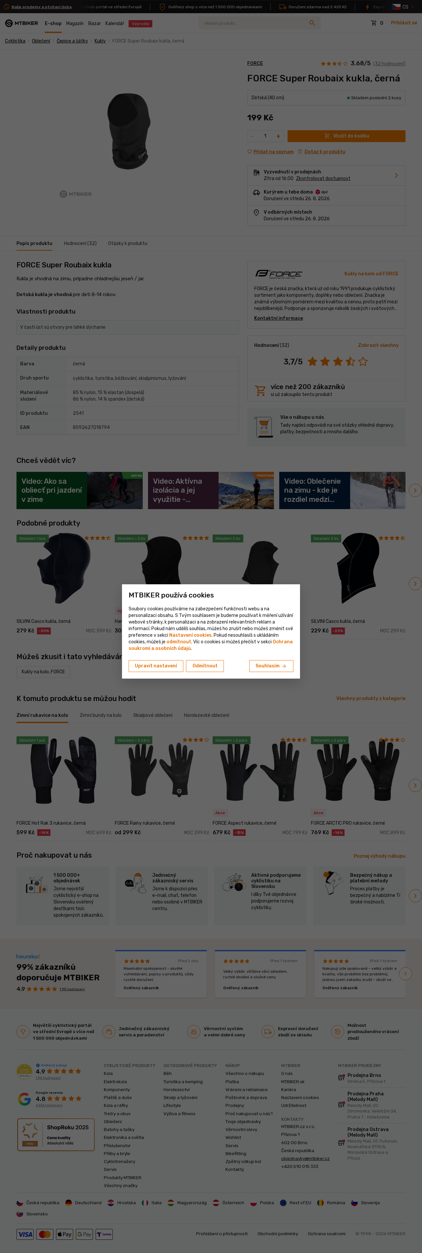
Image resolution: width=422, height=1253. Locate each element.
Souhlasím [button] (271, 666)
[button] (178, 642)
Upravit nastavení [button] (156, 666)
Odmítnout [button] (205, 666)
